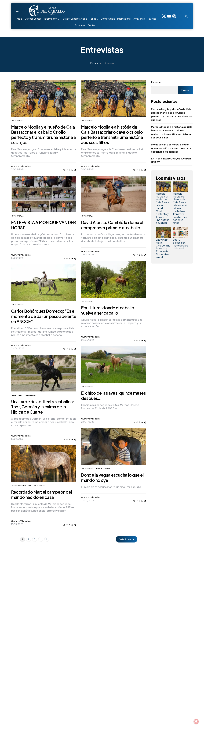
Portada (94, 63)
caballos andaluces (21, 486)
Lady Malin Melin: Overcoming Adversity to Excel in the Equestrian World (163, 248)
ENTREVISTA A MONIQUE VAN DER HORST (43, 225)
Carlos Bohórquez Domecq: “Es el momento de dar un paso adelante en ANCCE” (43, 316)
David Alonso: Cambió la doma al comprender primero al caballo (112, 225)
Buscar (156, 82)
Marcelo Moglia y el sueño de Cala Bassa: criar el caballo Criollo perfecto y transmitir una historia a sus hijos (43, 134)
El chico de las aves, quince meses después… (113, 395)
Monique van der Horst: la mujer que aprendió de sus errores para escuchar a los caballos (171, 148)
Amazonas (17, 395)
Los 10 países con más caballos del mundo (180, 244)
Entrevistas (18, 121)
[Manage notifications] (196, 721)
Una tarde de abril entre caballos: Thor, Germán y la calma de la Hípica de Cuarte (42, 407)
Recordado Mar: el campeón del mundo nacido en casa (41, 494)
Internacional (103, 469)
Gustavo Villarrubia (21, 166)
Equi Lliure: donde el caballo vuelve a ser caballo (107, 310)
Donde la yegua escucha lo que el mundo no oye (112, 477)
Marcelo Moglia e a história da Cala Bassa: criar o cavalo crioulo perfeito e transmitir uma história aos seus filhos (112, 134)
